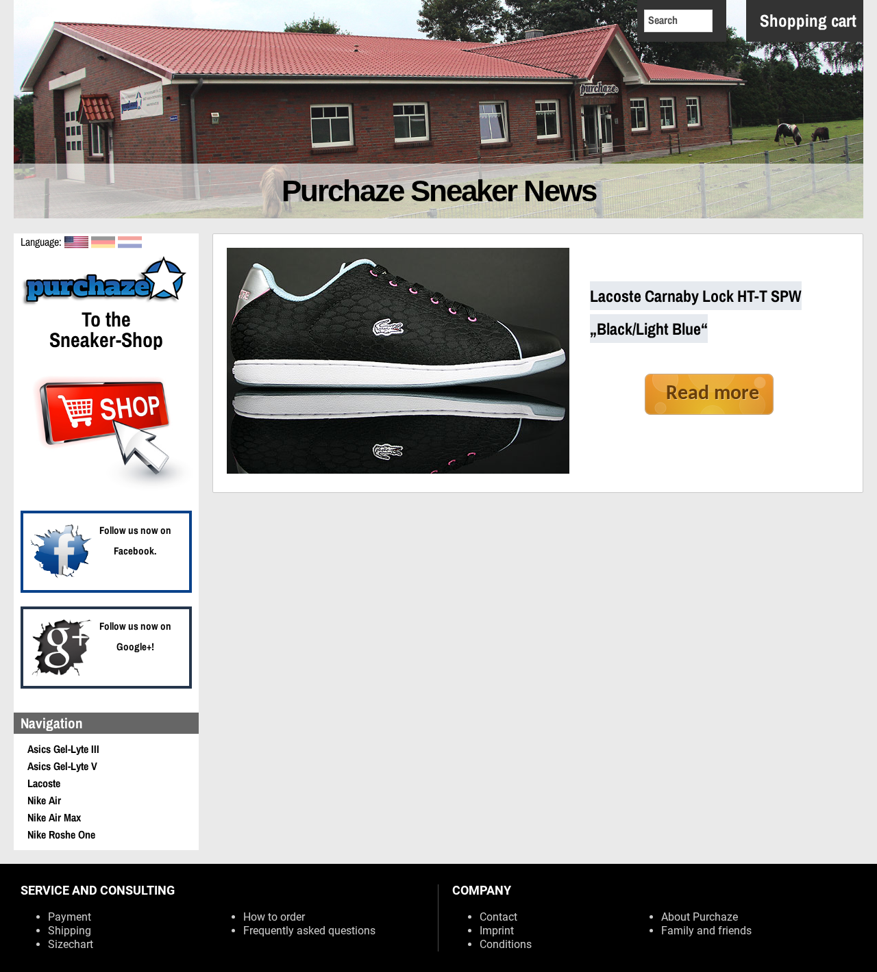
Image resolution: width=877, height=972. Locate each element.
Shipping (69, 930)
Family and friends (706, 930)
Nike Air (44, 800)
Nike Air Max (54, 817)
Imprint (497, 930)
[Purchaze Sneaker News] (106, 303)
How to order (274, 916)
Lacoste (43, 783)
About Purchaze (699, 916)
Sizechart (70, 944)
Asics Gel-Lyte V (62, 765)
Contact (498, 916)
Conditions (506, 944)
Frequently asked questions (309, 930)
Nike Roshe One (61, 834)
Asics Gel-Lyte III (63, 748)
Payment (69, 916)
